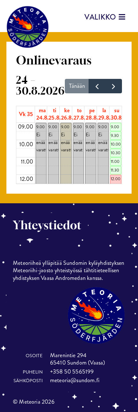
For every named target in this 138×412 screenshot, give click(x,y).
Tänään (77, 86)
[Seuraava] (113, 86)
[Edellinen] (97, 86)
